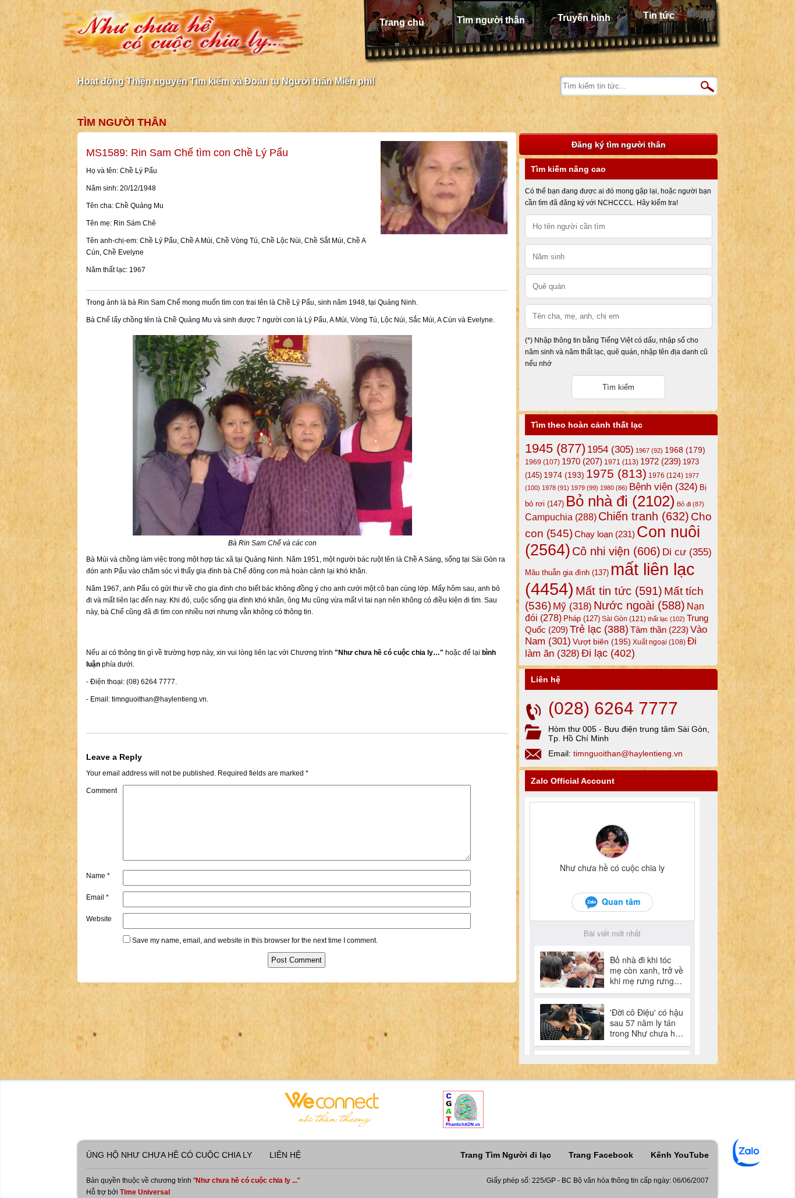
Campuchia (561, 517)
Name (98, 876)
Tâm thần (659, 630)
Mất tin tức (619, 590)
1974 (564, 475)
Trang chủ (401, 22)
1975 (616, 474)
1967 (649, 450)
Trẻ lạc (599, 629)
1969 (542, 462)
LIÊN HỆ (285, 1155)
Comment (101, 791)
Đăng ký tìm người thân (619, 144)
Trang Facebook (601, 1155)
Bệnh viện (663, 486)
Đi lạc (608, 653)
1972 (660, 461)
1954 (610, 449)
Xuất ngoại (659, 642)
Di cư (687, 552)
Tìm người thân (491, 20)
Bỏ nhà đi (620, 501)
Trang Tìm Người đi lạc (505, 1155)
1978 (555, 487)
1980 (613, 487)
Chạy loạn (604, 534)
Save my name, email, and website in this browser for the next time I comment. (255, 940)
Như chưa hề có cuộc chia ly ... (246, 1180)
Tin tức (659, 15)
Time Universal (145, 1192)
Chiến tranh (643, 516)
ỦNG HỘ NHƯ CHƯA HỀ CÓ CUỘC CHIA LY (169, 1155)
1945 (555, 448)
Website (99, 919)
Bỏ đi (690, 504)
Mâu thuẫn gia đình (567, 572)
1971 (621, 462)
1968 (685, 449)
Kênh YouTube (680, 1155)
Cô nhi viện (616, 551)
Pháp (581, 619)
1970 (582, 461)
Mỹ (572, 606)
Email (97, 897)
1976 (665, 475)
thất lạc (666, 618)
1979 (584, 487)
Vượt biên (602, 641)
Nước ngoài (639, 605)
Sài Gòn (624, 619)
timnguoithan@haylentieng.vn (628, 753)
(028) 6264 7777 (613, 708)
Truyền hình (584, 18)
